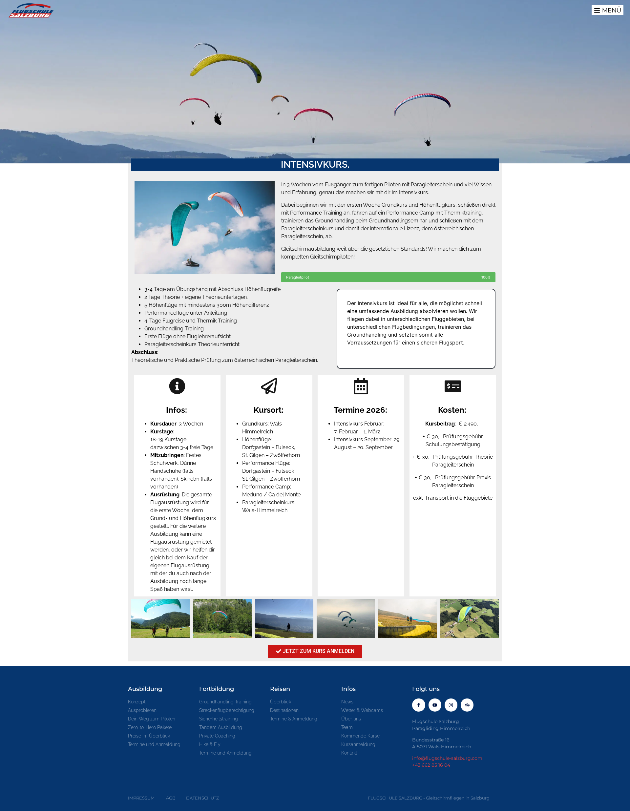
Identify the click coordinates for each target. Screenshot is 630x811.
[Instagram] (451, 704)
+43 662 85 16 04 (431, 765)
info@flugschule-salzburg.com (447, 758)
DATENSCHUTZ (202, 798)
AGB (171, 798)
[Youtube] (435, 704)
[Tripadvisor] (467, 704)
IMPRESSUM (141, 798)
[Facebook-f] (418, 704)
